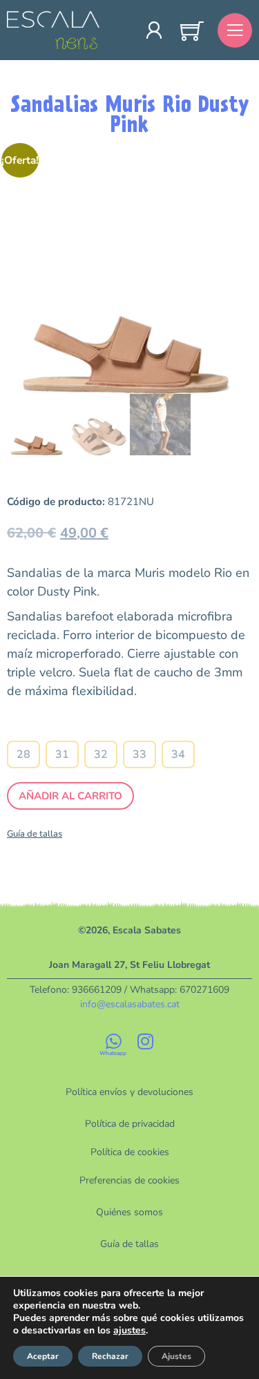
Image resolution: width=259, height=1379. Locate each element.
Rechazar (110, 1356)
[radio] (23, 754)
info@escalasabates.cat (130, 1004)
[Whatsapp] (114, 1041)
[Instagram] (146, 1041)
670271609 (204, 989)
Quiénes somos (129, 1212)
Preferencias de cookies (129, 1180)
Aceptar (43, 1356)
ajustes (129, 1330)
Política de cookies (129, 1152)
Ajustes (176, 1356)
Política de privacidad (130, 1123)
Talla (101, 728)
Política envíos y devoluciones (129, 1092)
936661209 (97, 989)
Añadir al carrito (70, 796)
